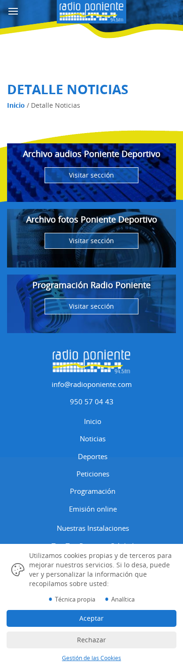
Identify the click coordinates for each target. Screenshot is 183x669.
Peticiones (92, 473)
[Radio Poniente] (91, 10)
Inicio (16, 105)
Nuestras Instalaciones (93, 528)
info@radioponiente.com (92, 384)
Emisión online (93, 508)
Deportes (92, 456)
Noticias (93, 438)
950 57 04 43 (92, 401)
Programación (92, 491)
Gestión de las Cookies (91, 658)
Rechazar (91, 639)
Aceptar (91, 618)
